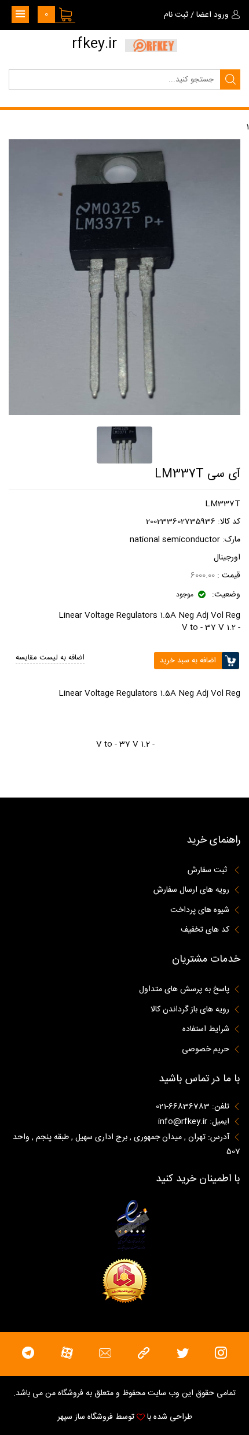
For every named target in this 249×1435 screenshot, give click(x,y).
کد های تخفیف (205, 930)
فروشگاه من (64, 1393)
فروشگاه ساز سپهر (85, 1417)
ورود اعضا (212, 15)
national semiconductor (175, 540)
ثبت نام (176, 15)
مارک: (231, 540)
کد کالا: (229, 522)
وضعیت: (225, 595)
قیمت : (227, 576)
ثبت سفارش (208, 870)
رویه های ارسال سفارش (191, 890)
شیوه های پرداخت (199, 910)
